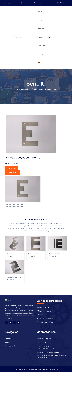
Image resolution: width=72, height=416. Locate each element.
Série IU (36, 83)
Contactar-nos (11, 168)
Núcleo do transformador (46, 318)
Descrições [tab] (13, 172)
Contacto (41, 54)
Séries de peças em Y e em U (14, 205)
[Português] (42, 62)
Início (28, 89)
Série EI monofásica (44, 311)
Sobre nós (9, 338)
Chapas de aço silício (45, 322)
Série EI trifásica (43, 307)
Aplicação (41, 21)
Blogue (40, 12)
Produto (35, 89)
